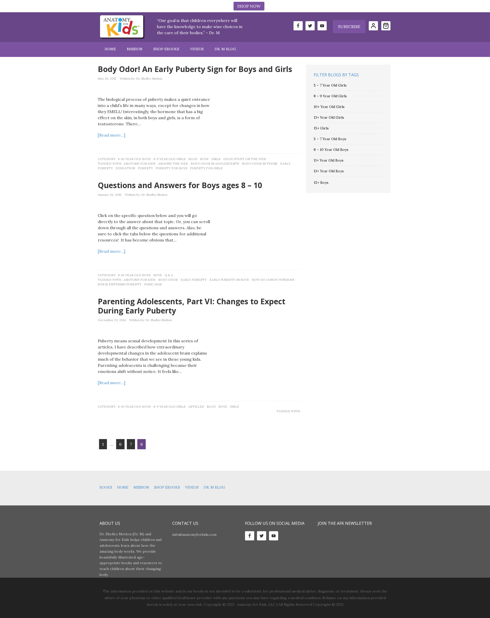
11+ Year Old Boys (329, 160)
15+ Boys (321, 182)
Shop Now (249, 6)
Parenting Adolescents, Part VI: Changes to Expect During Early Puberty (191, 306)
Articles (196, 406)
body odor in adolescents (215, 163)
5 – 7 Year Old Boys (330, 139)
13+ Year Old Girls (329, 117)
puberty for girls (206, 168)
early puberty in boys (229, 280)
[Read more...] (111, 135)
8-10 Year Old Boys (134, 159)
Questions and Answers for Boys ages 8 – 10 (180, 185)
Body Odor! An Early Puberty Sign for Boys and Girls (195, 69)
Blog (192, 159)
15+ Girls (321, 128)
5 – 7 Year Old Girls (330, 85)
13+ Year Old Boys (329, 171)
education (125, 168)
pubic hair (153, 284)
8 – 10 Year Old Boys (331, 149)
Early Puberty (194, 280)
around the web (173, 163)
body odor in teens (259, 163)
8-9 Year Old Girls (169, 159)
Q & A (169, 275)
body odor (168, 280)
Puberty (145, 168)
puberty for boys (171, 168)
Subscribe (349, 26)
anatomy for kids (139, 163)
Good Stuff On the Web (244, 159)
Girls (215, 159)
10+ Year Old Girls (329, 106)
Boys (204, 159)
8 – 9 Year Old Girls (330, 96)
